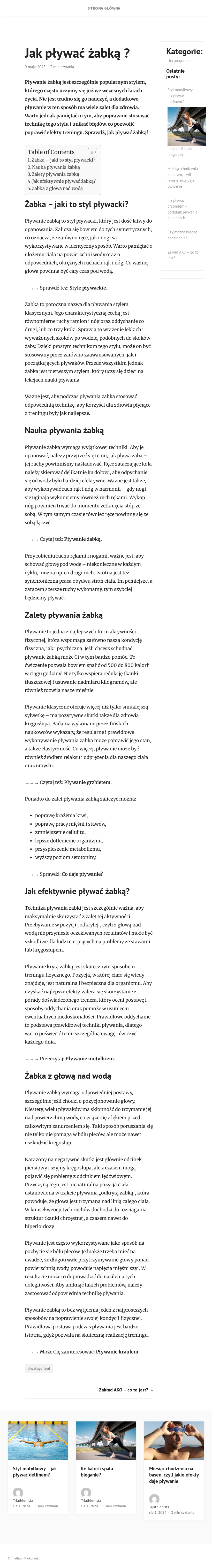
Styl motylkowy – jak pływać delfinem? (181, 95)
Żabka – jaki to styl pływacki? (63, 160)
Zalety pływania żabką (55, 174)
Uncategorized (38, 1368)
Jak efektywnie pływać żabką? (64, 181)
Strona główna (104, 8)
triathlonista (23, 1500)
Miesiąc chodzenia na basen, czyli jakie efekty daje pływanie (174, 1475)
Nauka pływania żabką (56, 167)
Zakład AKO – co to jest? (124, 1390)
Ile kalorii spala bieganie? (97, 1471)
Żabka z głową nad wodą (57, 188)
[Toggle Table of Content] (90, 152)
